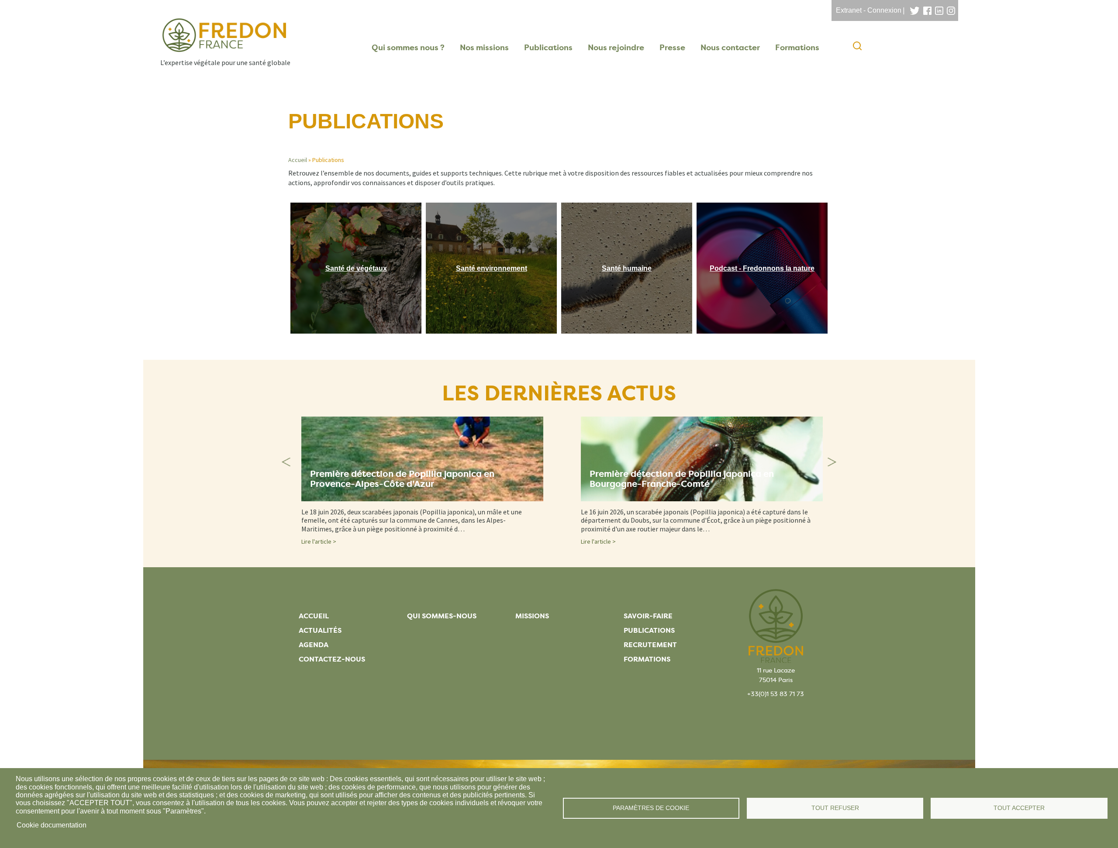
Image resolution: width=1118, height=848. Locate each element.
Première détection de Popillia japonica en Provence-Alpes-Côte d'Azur (402, 479)
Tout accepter (1019, 808)
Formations (797, 47)
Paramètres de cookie (651, 808)
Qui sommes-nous (441, 615)
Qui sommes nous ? (408, 47)
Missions (532, 615)
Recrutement (650, 644)
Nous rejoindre (616, 47)
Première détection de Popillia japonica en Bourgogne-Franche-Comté (682, 479)
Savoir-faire (648, 615)
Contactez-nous (332, 659)
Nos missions (484, 47)
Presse (672, 47)
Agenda (313, 644)
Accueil (297, 160)
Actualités (320, 630)
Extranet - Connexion (868, 10)
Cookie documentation (51, 825)
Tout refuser (835, 808)
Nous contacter (730, 47)
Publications (548, 47)
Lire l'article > (318, 541)
